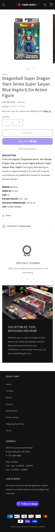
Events (9, 397)
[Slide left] (21, 69)
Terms (9, 430)
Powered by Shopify (37, 527)
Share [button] (8, 215)
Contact (9, 390)
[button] (3, 4)
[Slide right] (34, 69)
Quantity (6, 116)
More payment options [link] (27, 148)
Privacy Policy (12, 417)
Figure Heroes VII (22, 527)
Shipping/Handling (15, 424)
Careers (9, 404)
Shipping (5, 106)
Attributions (11, 410)
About (9, 384)
